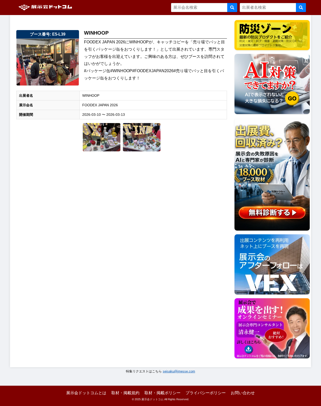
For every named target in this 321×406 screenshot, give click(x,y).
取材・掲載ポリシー (162, 393)
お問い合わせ (243, 393)
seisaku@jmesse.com (179, 371)
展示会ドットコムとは (86, 393)
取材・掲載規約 (125, 393)
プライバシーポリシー (206, 393)
